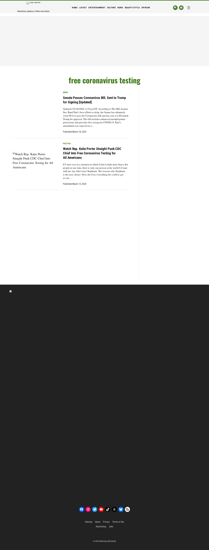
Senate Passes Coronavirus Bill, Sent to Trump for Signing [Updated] (94, 100)
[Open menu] (188, 7)
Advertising (101, 526)
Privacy (106, 521)
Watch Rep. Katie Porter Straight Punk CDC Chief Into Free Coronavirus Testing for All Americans (92, 153)
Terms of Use (118, 521)
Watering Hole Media (108, 541)
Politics (67, 143)
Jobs (111, 526)
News (65, 92)
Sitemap (88, 521)
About (97, 521)
